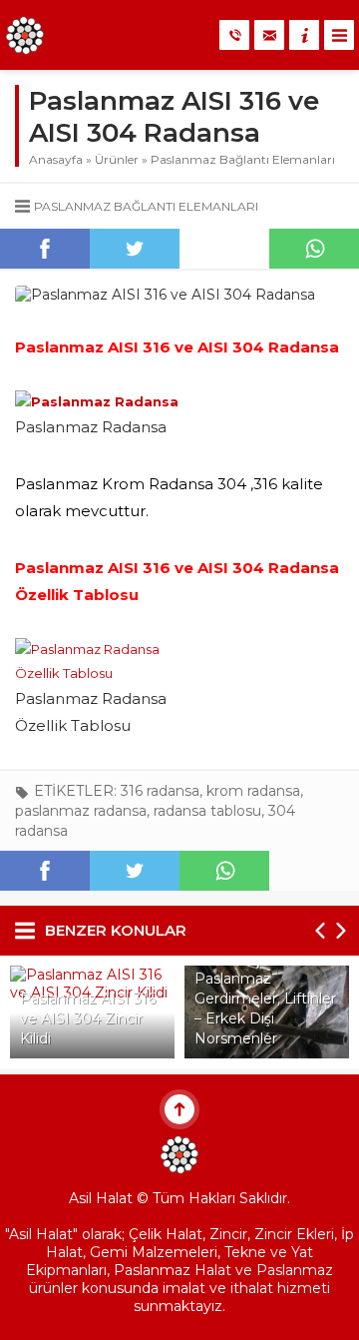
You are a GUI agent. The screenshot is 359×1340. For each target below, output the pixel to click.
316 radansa (160, 791)
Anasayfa (56, 159)
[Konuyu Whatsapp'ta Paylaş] (314, 249)
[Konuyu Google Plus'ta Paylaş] (224, 249)
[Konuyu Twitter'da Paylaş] (135, 249)
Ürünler (117, 159)
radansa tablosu (207, 811)
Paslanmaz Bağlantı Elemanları (243, 159)
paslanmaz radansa (81, 811)
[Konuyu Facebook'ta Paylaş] (45, 249)
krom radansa (253, 791)
